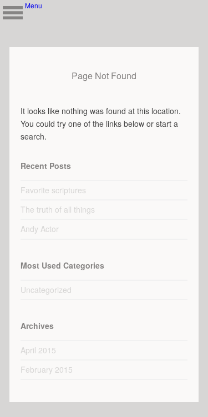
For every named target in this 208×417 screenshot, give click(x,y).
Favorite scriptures (53, 189)
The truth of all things (58, 209)
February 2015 (47, 369)
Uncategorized (46, 289)
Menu (12, 12)
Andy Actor (40, 228)
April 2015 (38, 350)
